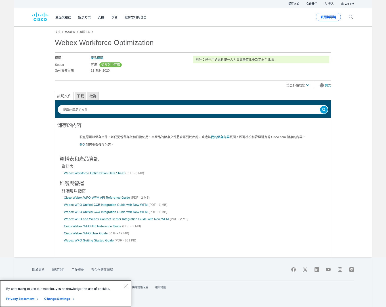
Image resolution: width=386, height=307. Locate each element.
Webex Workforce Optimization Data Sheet (94, 173)
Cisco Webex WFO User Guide (86, 233)
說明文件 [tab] (64, 96)
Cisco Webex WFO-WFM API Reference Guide (97, 197)
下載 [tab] (80, 96)
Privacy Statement (20, 299)
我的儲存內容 (220, 137)
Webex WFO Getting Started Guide (89, 240)
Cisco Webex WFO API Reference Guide (93, 226)
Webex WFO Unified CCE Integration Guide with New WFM (106, 204)
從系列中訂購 (110, 64)
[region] (65, 293)
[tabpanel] (193, 136)
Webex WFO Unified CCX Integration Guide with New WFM (106, 212)
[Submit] (324, 110)
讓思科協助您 (296, 85)
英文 (328, 85)
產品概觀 (97, 58)
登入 (83, 144)
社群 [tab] (92, 96)
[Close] (125, 286)
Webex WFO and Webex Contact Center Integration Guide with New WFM (117, 219)
